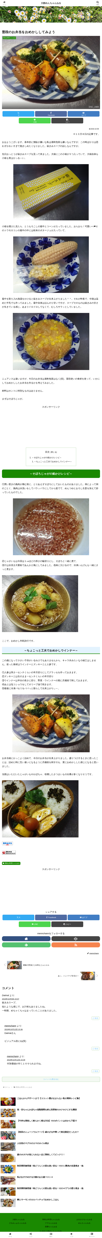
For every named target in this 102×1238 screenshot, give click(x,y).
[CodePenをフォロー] (75, 938)
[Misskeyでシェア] (85, 863)
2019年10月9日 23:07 (10, 999)
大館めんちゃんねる (51, 3)
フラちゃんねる (51, 1223)
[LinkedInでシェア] (40, 877)
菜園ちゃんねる (51, 1227)
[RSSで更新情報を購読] (75, 944)
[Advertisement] (51, 426)
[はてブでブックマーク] (40, 870)
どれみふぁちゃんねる (17, 1223)
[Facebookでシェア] (17, 870)
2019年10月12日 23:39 (16, 1060)
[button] (67, 120)
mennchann (10, 1026)
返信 (96, 1018)
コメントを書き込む (51, 1079)
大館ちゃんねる (18, 1219)
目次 (47, 452)
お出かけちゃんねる (84, 1219)
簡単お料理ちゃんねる (51, 1219)
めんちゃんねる (84, 1223)
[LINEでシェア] (62, 870)
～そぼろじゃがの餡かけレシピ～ (47, 457)
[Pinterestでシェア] (85, 870)
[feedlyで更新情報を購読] (26, 944)
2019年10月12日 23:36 (13, 1029)
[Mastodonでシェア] (40, 863)
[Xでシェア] (17, 863)
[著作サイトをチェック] (26, 938)
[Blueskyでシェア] (62, 863)
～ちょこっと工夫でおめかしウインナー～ (53, 461)
